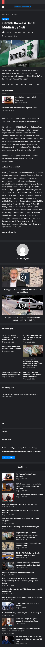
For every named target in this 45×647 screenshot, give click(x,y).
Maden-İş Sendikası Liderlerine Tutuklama (18, 572)
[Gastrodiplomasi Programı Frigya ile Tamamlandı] (8, 546)
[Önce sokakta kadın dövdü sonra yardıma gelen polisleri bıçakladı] (8, 566)
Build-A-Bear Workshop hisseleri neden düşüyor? (21, 527)
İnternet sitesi (6, 439)
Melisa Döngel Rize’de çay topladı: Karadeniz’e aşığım (22, 597)
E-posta (5, 431)
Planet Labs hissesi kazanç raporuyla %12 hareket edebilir (10, 337)
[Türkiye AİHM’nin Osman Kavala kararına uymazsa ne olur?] (8, 556)
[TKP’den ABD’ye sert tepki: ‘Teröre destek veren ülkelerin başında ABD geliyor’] (8, 640)
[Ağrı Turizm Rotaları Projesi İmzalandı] (8, 100)
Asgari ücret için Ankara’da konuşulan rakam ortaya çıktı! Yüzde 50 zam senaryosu (27, 535)
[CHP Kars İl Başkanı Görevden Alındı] (8, 497)
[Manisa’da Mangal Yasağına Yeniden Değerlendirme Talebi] (8, 622)
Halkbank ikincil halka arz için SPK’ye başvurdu (19, 108)
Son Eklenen (22, 467)
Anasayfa (7, 14)
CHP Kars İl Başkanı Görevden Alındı (29, 494)
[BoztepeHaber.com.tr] (22, 6)
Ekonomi (14, 14)
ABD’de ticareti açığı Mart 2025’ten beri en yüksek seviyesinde (32, 337)
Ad (3, 423)
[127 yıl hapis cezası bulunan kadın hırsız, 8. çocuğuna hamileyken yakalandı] (8, 487)
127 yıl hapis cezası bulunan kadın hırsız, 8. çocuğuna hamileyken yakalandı (28, 486)
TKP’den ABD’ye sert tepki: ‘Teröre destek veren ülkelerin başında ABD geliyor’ (29, 639)
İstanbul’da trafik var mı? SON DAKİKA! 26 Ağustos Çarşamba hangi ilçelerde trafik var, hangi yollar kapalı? (20, 581)
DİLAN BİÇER (9, 32)
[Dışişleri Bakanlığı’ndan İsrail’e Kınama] (8, 606)
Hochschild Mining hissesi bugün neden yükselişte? (21, 613)
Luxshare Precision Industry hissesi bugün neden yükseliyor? (32, 374)
